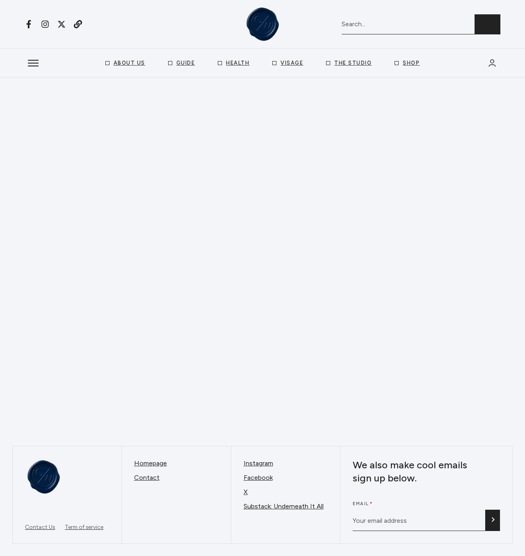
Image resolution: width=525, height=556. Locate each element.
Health (237, 63)
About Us (129, 63)
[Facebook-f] (29, 24)
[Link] (78, 24)
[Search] (487, 24)
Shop (411, 63)
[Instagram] (45, 24)
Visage (292, 63)
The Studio (353, 63)
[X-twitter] (61, 24)
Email (361, 503)
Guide (185, 63)
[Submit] (492, 520)
